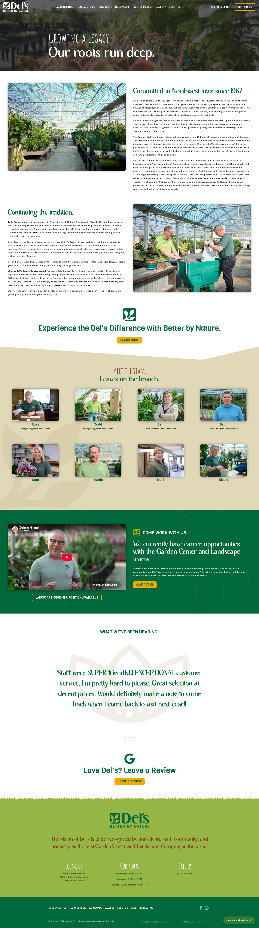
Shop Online (221, 7)
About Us (175, 7)
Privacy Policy (204, 922)
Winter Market (143, 7)
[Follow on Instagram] (206, 908)
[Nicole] (223, 476)
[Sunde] (98, 476)
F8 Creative (110, 921)
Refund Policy (168, 922)
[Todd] (98, 420)
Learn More (129, 340)
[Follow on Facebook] (201, 908)
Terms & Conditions (186, 922)
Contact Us (245, 7)
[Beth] (161, 420)
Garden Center (65, 7)
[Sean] (223, 420)
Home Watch (123, 7)
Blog (134, 907)
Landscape (105, 7)
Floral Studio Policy (150, 922)
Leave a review (130, 781)
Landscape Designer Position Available (66, 598)
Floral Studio (86, 7)
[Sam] (35, 476)
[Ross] (35, 420)
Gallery (161, 7)
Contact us (145, 585)
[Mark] (161, 476)
